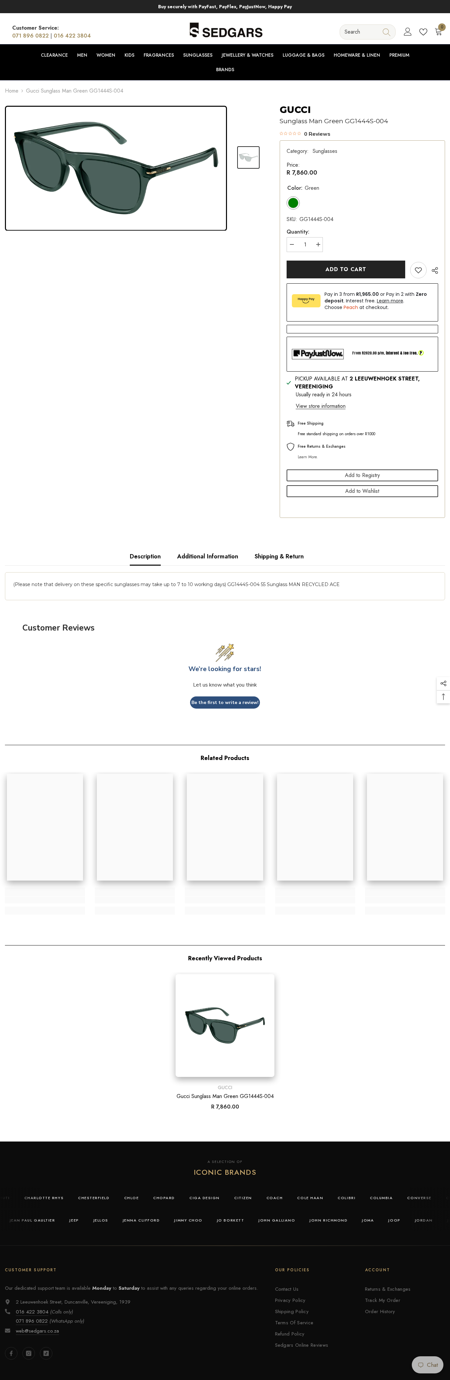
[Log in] (408, 32)
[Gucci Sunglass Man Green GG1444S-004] (225, 1025)
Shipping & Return (279, 556)
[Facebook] (11, 1353)
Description (145, 556)
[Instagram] (28, 1353)
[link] (45, 900)
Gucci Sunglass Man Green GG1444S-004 (225, 1096)
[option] (116, 168)
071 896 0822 (30, 36)
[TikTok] (46, 1353)
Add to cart (345, 269)
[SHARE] (432, 270)
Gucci (295, 109)
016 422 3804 (72, 36)
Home (11, 91)
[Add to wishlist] (418, 270)
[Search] (368, 31)
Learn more (390, 300)
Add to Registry (362, 475)
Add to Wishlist (362, 491)
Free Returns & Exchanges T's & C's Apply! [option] (243, 6)
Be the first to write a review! (225, 702)
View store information (321, 406)
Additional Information (207, 556)
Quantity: (298, 232)
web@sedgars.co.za (37, 1331)
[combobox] (362, 32)
